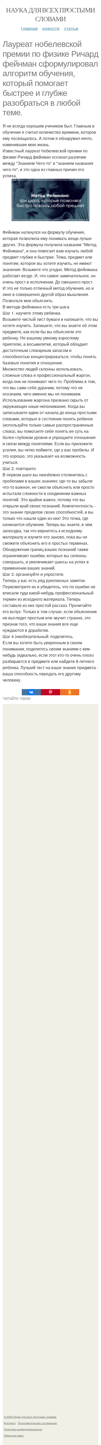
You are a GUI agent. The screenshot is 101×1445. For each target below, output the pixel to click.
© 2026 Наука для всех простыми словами (30, 1417)
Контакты (10, 1423)
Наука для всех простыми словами (50, 14)
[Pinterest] (50, 692)
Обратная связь (14, 1435)
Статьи (71, 28)
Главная (29, 28)
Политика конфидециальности (23, 1429)
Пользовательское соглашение (37, 1423)
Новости (51, 28)
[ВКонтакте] (31, 692)
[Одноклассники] (69, 692)
